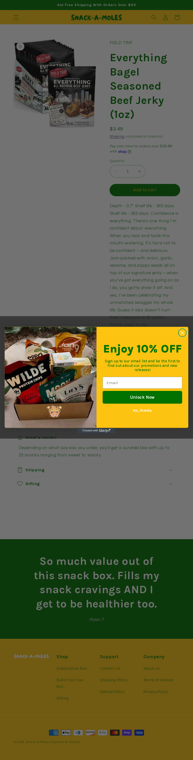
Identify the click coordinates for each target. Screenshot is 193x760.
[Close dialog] (182, 332)
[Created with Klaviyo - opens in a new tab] (96, 430)
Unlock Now (142, 397)
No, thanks (142, 410)
